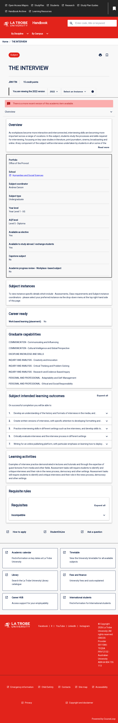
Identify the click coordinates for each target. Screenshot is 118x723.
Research (70, 5)
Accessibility (102, 687)
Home (5, 41)
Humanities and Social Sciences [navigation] (28, 175)
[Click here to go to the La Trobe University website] (16, 24)
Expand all (102, 395)
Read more (103, 147)
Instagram (85, 626)
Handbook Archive (17, 11)
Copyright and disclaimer (81, 702)
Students (54, 5)
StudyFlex (39, 5)
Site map (83, 687)
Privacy (28, 702)
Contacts (66, 687)
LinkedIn (72, 626)
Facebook (43, 626)
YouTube (60, 626)
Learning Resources (42, 11)
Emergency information (21, 687)
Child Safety (47, 687)
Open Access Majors (18, 5)
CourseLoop (110, 719)
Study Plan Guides (89, 5)
